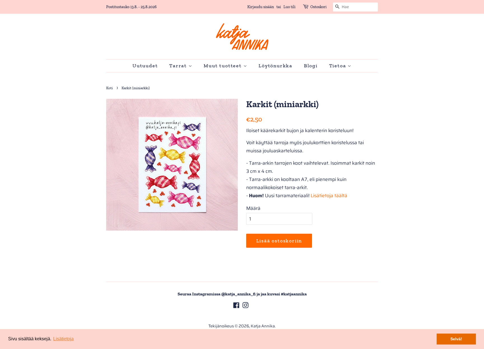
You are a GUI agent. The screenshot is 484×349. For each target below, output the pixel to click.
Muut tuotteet (223, 66)
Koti (109, 88)
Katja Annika (263, 326)
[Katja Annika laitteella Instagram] (245, 306)
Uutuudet (145, 66)
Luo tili (289, 6)
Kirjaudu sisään (260, 6)
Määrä (253, 208)
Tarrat (179, 66)
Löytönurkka (275, 66)
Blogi (311, 66)
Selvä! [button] (456, 339)
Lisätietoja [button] (63, 338)
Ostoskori (318, 6)
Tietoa (338, 66)
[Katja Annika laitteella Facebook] (236, 306)
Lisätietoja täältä (329, 195)
